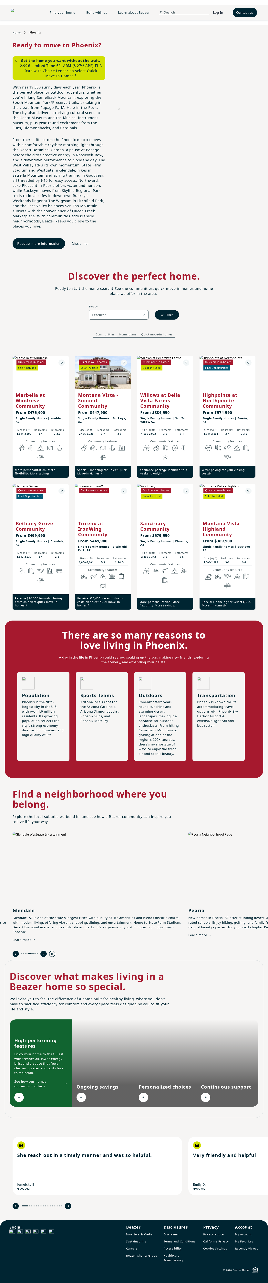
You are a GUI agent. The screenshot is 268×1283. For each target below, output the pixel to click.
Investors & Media (139, 1234)
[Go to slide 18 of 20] (57, 1205)
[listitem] (97, 1166)
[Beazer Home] (25, 12)
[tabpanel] (134, 479)
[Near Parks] (112, 576)
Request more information (38, 243)
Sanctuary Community (155, 526)
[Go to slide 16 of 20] (54, 1205)
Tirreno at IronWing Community (93, 529)
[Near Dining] (50, 448)
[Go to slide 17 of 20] (56, 1205)
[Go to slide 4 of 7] (26, 953)
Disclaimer (80, 243)
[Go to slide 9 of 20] (41, 1205)
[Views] (41, 448)
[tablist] (134, 334)
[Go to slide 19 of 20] (59, 1205)
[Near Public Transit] (59, 571)
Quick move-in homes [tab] (156, 334)
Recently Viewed (247, 1248)
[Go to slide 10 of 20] (43, 1205)
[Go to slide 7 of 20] (38, 1205)
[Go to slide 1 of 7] (21, 953)
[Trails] (227, 448)
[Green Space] (31, 448)
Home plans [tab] (128, 334)
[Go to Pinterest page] (51, 1232)
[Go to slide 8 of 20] (40, 1205)
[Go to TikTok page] (28, 1232)
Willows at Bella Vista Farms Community (160, 400)
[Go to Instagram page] (20, 1232)
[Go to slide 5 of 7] (31, 953)
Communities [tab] (105, 334)
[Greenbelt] (165, 457)
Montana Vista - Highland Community (223, 529)
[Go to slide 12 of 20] (47, 1205)
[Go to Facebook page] (12, 1232)
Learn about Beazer (134, 12)
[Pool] (165, 448)
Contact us (245, 12)
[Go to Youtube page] (43, 1232)
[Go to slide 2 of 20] (29, 1205)
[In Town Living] (122, 448)
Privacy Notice (213, 1234)
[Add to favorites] (61, 363)
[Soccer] (175, 448)
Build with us (96, 12)
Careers (131, 1248)
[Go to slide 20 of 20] (61, 1205)
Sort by (93, 306)
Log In (218, 12)
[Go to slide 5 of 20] (34, 1205)
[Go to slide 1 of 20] (25, 1205)
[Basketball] (156, 448)
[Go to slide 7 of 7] (37, 953)
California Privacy (216, 1241)
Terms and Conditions (179, 1241)
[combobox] (119, 315)
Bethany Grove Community (34, 526)
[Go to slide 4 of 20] (33, 1205)
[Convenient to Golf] (59, 448)
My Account (243, 1234)
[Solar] (22, 448)
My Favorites (244, 1241)
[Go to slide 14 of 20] (50, 1205)
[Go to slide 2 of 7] (23, 953)
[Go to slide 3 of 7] (25, 953)
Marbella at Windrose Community (30, 400)
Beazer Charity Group (141, 1255)
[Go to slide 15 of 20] (52, 1205)
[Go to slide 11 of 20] (45, 1205)
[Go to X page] (35, 1232)
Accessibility (173, 1248)
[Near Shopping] (246, 448)
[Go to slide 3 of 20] (31, 1205)
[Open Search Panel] (160, 12)
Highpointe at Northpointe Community (220, 400)
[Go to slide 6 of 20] (36, 1205)
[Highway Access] (41, 457)
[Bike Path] (156, 571)
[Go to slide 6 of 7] (35, 953)
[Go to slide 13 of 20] (48, 1205)
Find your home (62, 12)
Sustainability (136, 1241)
